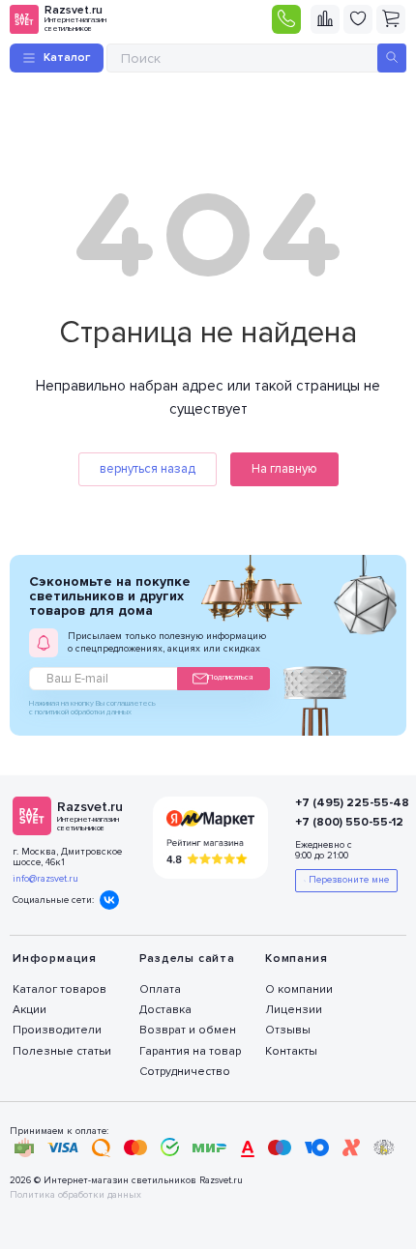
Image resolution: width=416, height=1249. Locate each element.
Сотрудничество (184, 1071)
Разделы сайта (187, 958)
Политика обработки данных (75, 1195)
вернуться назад (147, 469)
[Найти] (391, 58)
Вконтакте (109, 900)
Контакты (291, 1051)
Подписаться (230, 677)
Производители (57, 1030)
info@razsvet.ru (45, 879)
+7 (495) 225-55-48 (339, 803)
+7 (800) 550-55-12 (339, 822)
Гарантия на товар (190, 1051)
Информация (55, 958)
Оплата (160, 989)
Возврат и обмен (187, 1030)
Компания (296, 958)
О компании (299, 989)
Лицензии (293, 1009)
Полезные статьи (62, 1051)
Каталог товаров (59, 989)
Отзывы (288, 1030)
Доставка (165, 1009)
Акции (29, 1009)
